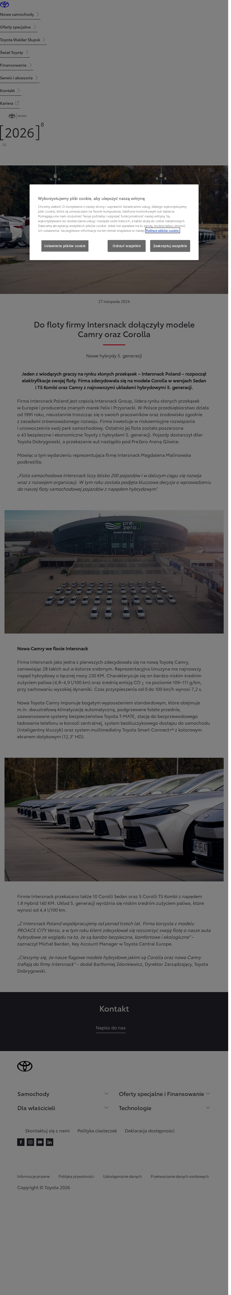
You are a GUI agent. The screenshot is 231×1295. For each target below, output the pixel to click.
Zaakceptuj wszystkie (170, 245)
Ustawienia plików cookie (65, 245)
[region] (114, 222)
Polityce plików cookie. (162, 230)
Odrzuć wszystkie (127, 245)
